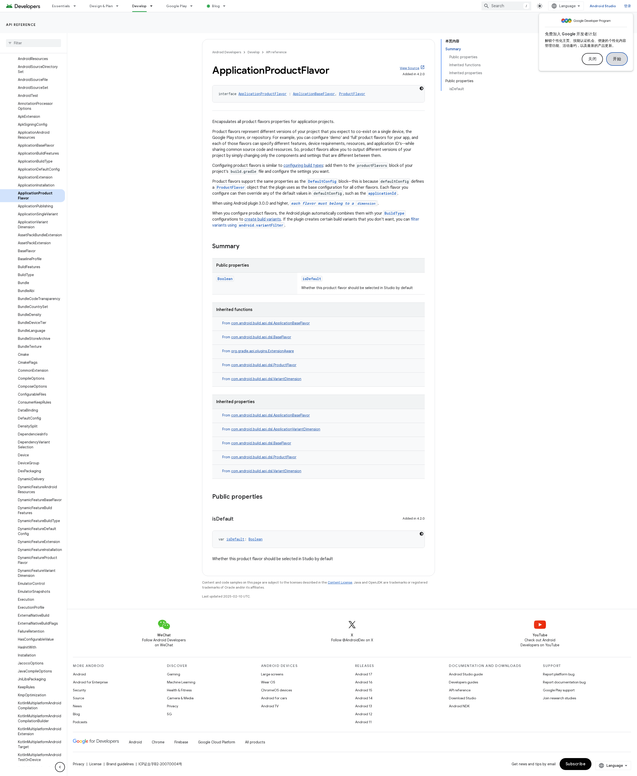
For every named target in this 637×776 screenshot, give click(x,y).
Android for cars (274, 698)
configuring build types (303, 165)
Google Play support (559, 690)
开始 (617, 59)
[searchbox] (33, 43)
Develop (139, 6)
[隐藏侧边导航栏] (60, 767)
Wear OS (268, 682)
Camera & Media (180, 698)
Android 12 (363, 714)
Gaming (173, 674)
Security (79, 690)
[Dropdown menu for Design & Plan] (119, 6)
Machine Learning (181, 682)
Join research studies (559, 698)
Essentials (61, 6)
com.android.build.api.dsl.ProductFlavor (263, 365)
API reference (21, 24)
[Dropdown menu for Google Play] (193, 6)
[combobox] (506, 5)
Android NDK (459, 706)
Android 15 (363, 690)
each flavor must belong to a (333, 203)
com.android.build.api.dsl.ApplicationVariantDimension (275, 429)
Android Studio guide (466, 674)
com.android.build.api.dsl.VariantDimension (266, 379)
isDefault (312, 278)
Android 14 (363, 698)
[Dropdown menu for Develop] (153, 6)
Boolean (225, 278)
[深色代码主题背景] (422, 88)
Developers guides (463, 682)
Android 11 (363, 722)
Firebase (181, 742)
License (95, 764)
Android (79, 674)
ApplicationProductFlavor (262, 93)
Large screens (272, 674)
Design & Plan (101, 6)
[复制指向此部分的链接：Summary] (244, 247)
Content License (340, 582)
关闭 (592, 59)
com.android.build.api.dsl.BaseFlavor (261, 337)
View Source (409, 68)
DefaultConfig (322, 181)
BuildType (394, 213)
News (77, 706)
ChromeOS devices (276, 690)
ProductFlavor (352, 93)
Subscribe (576, 764)
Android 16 (363, 682)
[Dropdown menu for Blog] (226, 6)
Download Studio (462, 698)
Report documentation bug (564, 682)
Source (78, 698)
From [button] (266, 323)
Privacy (172, 706)
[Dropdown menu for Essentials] (77, 6)
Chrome (158, 742)
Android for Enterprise (90, 682)
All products (255, 742)
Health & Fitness (179, 690)
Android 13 (363, 706)
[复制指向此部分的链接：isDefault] (238, 519)
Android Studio (603, 6)
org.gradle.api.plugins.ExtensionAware (262, 351)
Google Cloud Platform (216, 742)
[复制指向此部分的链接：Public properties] (267, 497)
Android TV (270, 706)
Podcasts (80, 722)
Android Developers (226, 52)
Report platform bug (559, 674)
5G (169, 714)
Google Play (176, 6)
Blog (216, 6)
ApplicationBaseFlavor (314, 93)
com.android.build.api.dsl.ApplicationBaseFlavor (270, 323)
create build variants (262, 219)
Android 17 (363, 674)
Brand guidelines (120, 764)
